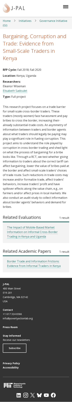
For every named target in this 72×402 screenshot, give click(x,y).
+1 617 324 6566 (12, 314)
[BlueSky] (39, 395)
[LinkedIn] (18, 395)
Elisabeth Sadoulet (15, 91)
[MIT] (36, 385)
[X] (32, 395)
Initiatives (25, 21)
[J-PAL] (14, 8)
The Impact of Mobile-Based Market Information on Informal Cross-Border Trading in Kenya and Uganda (32, 231)
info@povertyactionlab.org (18, 318)
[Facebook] (53, 395)
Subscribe (14, 348)
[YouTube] (46, 395)
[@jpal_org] (25, 395)
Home (7, 21)
